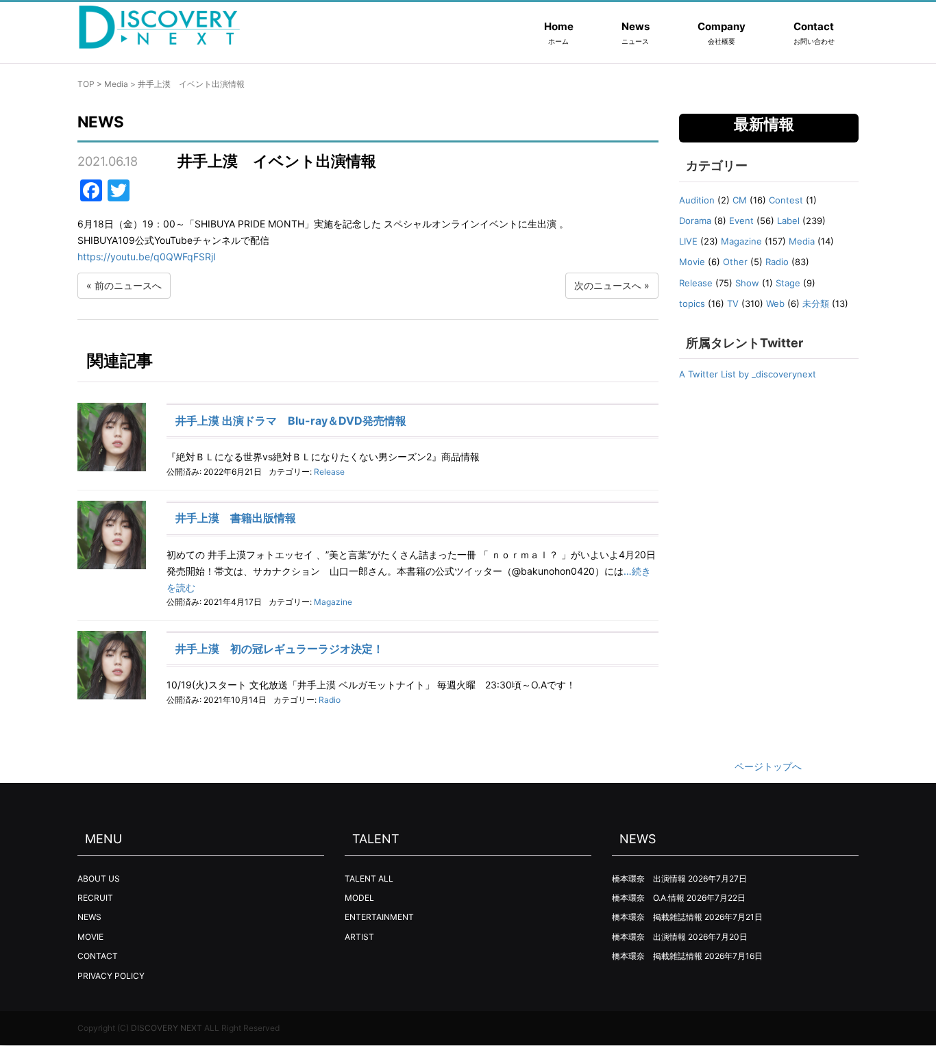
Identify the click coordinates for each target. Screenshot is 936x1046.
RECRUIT (95, 898)
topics (692, 303)
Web (775, 303)
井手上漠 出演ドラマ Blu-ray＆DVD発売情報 (290, 420)
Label (788, 220)
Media (116, 84)
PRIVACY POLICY (111, 976)
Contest (786, 200)
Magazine (333, 602)
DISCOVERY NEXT (166, 1028)
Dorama (695, 220)
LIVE (688, 241)
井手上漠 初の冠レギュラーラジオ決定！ (279, 649)
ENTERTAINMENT (379, 917)
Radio (330, 700)
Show (747, 282)
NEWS (89, 917)
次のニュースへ (607, 285)
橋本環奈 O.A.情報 (648, 898)
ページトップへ (768, 766)
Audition (697, 200)
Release (329, 471)
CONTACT (97, 956)
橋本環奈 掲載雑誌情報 (657, 917)
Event (741, 220)
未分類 (815, 303)
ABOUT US (98, 878)
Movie (692, 261)
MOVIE (90, 937)
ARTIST (359, 937)
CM (739, 200)
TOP (86, 84)
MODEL (359, 898)
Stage (788, 282)
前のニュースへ (128, 285)
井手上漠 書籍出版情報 (235, 518)
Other (735, 261)
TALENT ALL (369, 878)
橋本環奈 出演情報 (649, 878)
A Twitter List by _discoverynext (747, 374)
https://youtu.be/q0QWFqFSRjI (146, 256)
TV (733, 303)
